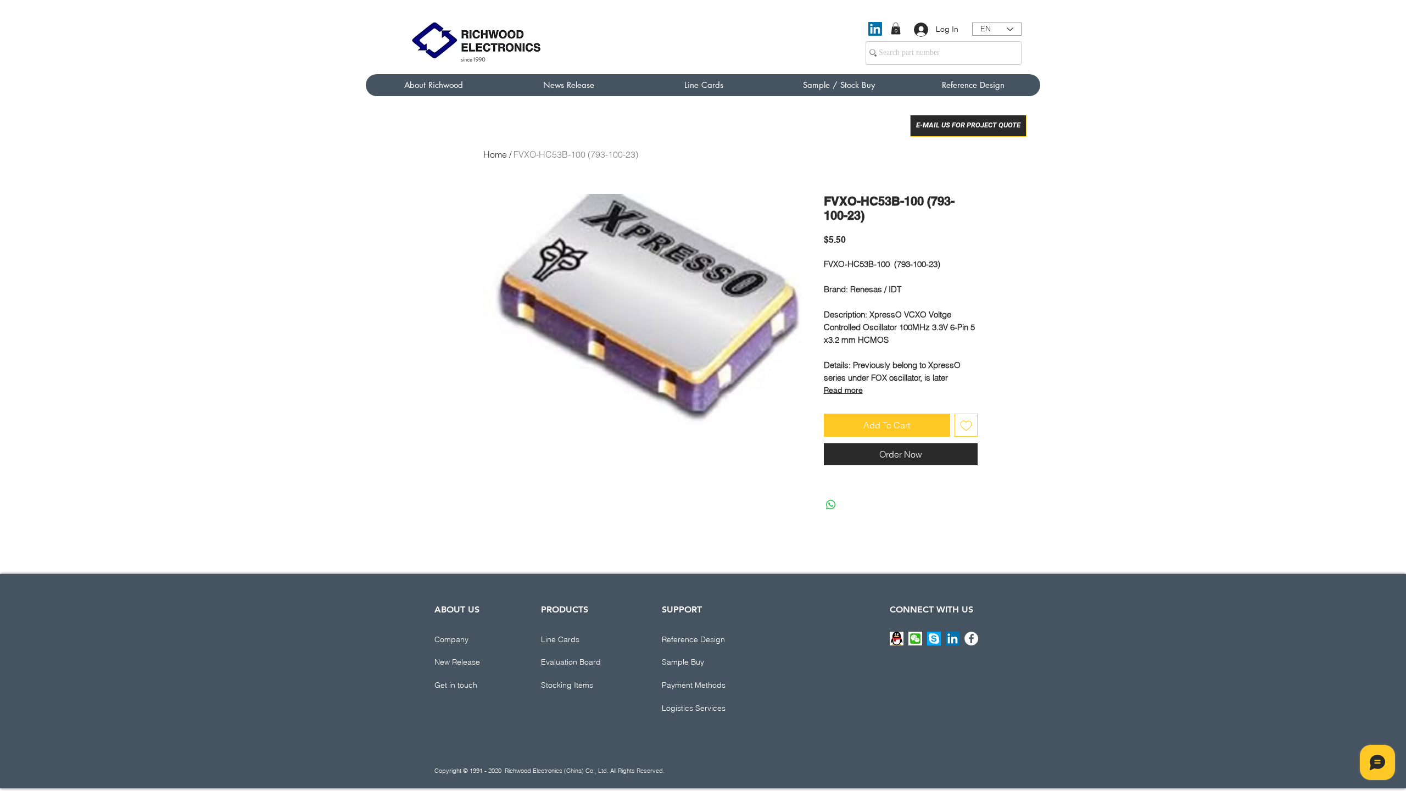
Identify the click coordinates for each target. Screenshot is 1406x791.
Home (495, 154)
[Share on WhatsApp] (831, 504)
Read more (843, 390)
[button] (896, 29)
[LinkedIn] (875, 29)
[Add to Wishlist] (966, 425)
